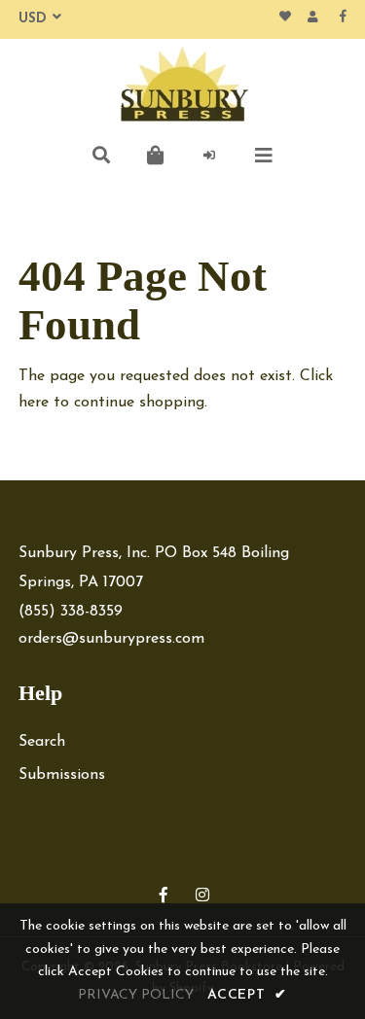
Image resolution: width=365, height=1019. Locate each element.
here (33, 402)
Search (41, 742)
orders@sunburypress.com (111, 639)
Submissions (61, 775)
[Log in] (210, 155)
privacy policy (136, 995)
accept (247, 995)
